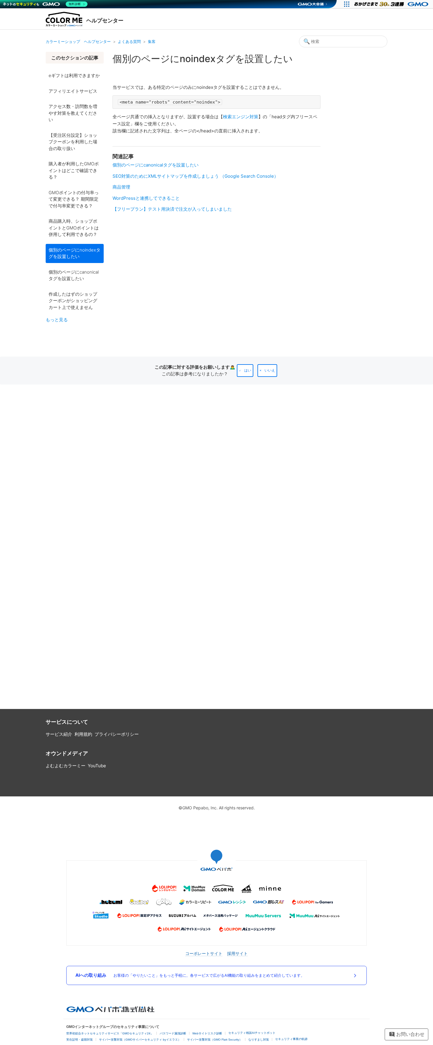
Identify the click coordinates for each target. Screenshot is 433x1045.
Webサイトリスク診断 (207, 1033)
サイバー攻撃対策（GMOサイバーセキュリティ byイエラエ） (140, 1039)
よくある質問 (129, 41)
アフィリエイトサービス (73, 91)
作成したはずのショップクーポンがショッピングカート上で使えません (73, 300)
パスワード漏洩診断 (173, 1033)
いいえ (270, 370)
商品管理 (121, 187)
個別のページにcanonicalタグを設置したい (74, 275)
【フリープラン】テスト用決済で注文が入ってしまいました (172, 209)
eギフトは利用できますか (74, 75)
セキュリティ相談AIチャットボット (251, 1032)
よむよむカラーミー (65, 765)
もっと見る (57, 319)
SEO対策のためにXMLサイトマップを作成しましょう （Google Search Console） (195, 176)
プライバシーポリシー (117, 734)
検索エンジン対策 (240, 116)
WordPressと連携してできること (146, 198)
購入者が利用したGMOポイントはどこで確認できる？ (74, 170)
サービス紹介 (59, 734)
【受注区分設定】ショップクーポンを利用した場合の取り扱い (73, 141)
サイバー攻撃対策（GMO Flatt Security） (214, 1039)
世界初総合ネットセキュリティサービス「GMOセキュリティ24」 (109, 1033)
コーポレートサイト (203, 953)
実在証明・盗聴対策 (79, 1039)
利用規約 (83, 734)
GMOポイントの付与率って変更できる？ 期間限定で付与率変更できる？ (74, 199)
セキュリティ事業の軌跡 (291, 1039)
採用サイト (237, 953)
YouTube (97, 765)
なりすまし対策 (258, 1039)
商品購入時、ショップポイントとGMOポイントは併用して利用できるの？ (74, 227)
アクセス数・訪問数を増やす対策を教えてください (73, 113)
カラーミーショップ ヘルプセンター (78, 41)
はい (247, 370)
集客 (152, 41)
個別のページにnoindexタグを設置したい (74, 253)
